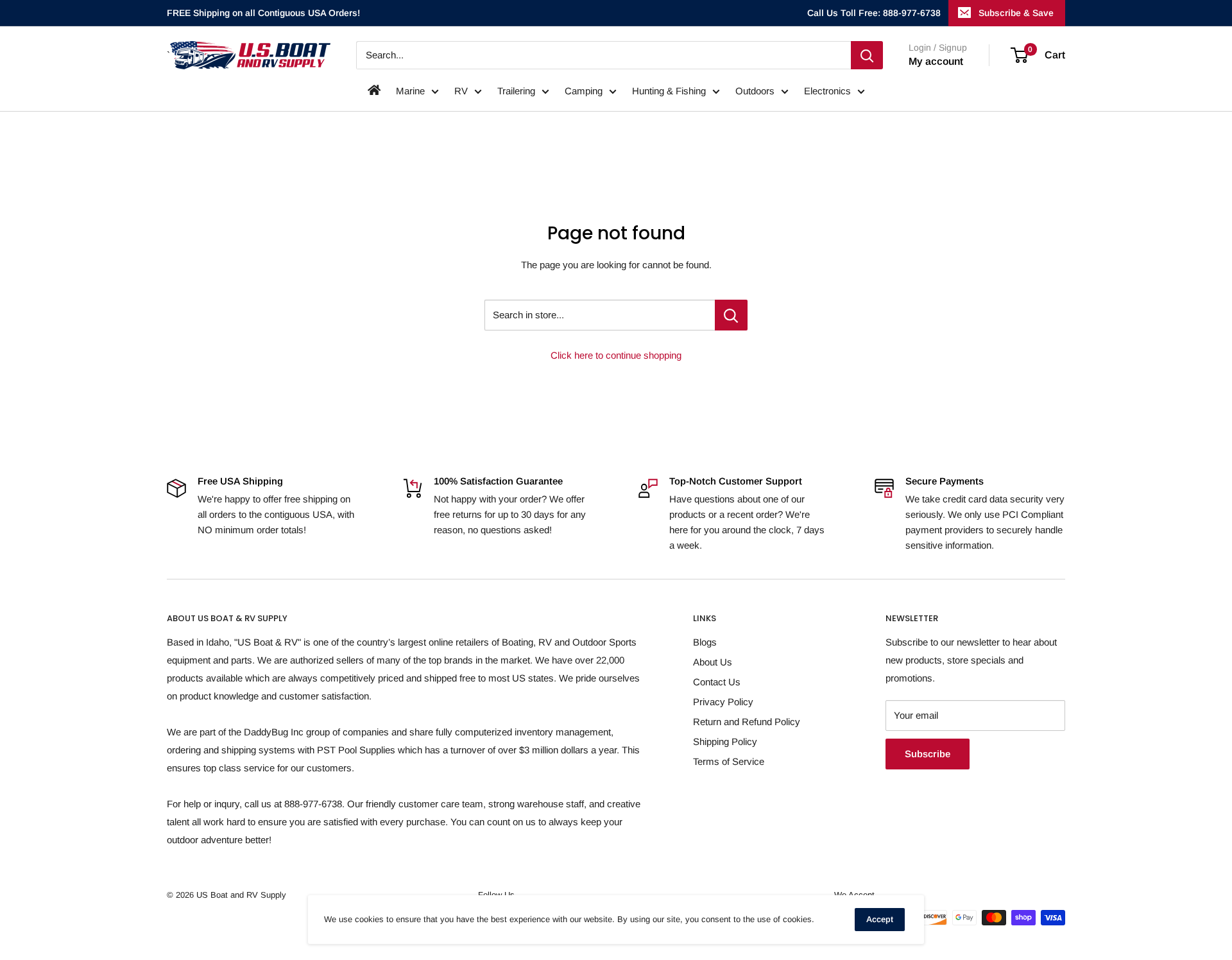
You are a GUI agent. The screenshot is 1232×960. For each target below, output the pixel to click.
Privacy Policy (723, 701)
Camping (584, 90)
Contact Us (716, 681)
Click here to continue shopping (616, 355)
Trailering (516, 90)
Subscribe (927, 753)
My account (936, 61)
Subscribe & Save (1016, 13)
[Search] (867, 55)
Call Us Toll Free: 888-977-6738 (874, 13)
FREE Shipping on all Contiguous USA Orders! (263, 13)
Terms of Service (728, 761)
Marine (410, 90)
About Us (712, 661)
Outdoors (754, 90)
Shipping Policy (725, 741)
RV (461, 90)
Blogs (705, 642)
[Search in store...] (731, 315)
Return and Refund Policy (746, 721)
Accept (879, 919)
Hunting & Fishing (669, 90)
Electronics (827, 90)
